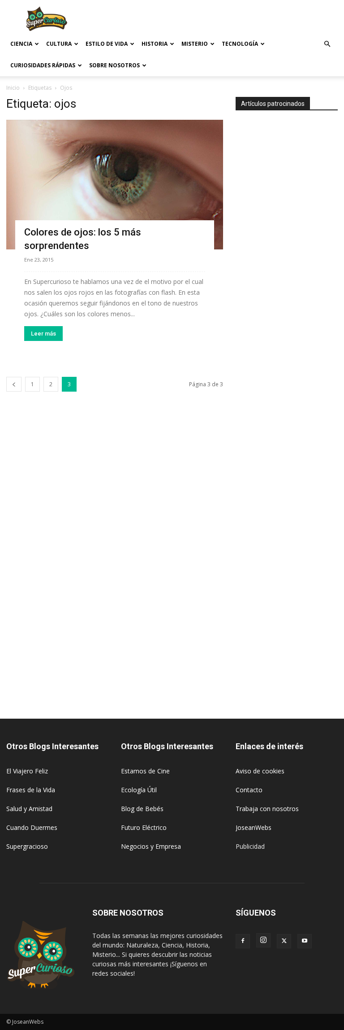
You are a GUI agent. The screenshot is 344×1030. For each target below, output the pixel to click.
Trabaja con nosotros (267, 808)
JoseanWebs (253, 827)
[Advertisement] (232, 19)
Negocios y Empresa (151, 846)
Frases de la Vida (30, 790)
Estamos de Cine (145, 771)
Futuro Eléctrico (144, 827)
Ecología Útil (139, 790)
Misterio (194, 44)
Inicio (13, 88)
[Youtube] (304, 941)
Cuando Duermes (31, 827)
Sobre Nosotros (114, 65)
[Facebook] (243, 941)
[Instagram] (263, 940)
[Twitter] (284, 941)
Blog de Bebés (142, 808)
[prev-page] (14, 384)
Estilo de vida (107, 44)
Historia (155, 44)
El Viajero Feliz (27, 771)
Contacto (249, 790)
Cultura (59, 44)
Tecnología (240, 44)
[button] (327, 44)
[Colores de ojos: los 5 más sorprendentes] (114, 184)
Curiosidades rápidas (42, 65)
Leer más (43, 333)
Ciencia (21, 44)
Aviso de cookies (260, 771)
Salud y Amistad (29, 808)
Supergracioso (27, 846)
